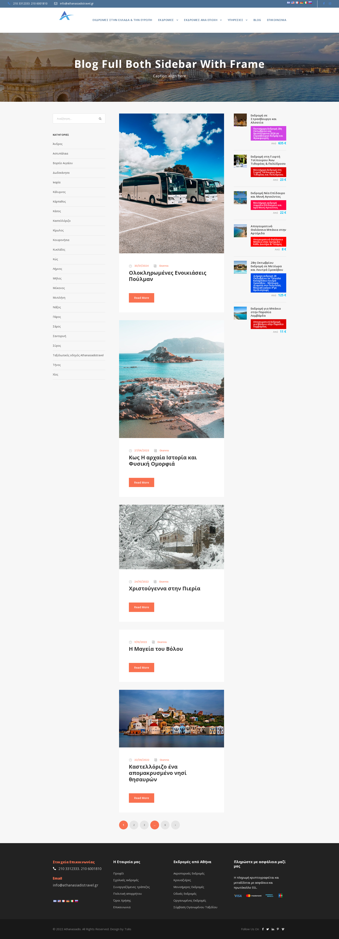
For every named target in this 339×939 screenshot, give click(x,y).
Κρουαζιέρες (182, 880)
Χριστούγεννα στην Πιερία (164, 588)
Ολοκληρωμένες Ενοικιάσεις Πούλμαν (167, 276)
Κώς (55, 259)
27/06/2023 (141, 450)
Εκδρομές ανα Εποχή (200, 20)
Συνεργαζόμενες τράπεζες (131, 887)
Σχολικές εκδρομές (126, 880)
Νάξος (57, 307)
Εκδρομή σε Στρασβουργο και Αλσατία (264, 118)
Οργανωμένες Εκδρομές (189, 900)
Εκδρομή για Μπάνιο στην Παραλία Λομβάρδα (266, 311)
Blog (257, 20)
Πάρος (57, 317)
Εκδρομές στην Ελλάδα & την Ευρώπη (122, 20)
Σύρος (57, 345)
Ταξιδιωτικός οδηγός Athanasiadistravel (78, 355)
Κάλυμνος (59, 192)
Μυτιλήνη (59, 297)
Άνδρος (57, 144)
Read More (141, 298)
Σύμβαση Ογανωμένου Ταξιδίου (195, 907)
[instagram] (330, 3)
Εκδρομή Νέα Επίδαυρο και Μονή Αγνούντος (268, 194)
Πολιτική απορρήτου (127, 893)
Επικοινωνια (276, 20)
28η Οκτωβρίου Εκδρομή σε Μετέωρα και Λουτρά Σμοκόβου (267, 266)
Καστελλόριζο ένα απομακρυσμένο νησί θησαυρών (158, 773)
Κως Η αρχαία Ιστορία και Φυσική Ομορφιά (163, 460)
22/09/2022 (141, 760)
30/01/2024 (141, 266)
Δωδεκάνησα (61, 173)
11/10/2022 (140, 642)
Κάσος (57, 211)
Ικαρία (56, 182)
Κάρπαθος (59, 201)
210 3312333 (21, 3)
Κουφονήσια (61, 240)
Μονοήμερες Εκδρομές (188, 887)
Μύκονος (59, 288)
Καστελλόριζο (62, 221)
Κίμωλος (58, 230)
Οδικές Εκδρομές (185, 893)
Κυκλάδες (59, 249)
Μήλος (57, 278)
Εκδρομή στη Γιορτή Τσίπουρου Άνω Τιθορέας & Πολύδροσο (268, 160)
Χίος (55, 374)
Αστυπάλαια (60, 153)
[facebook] (324, 3)
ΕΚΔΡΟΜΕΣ (166, 20)
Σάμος (57, 326)
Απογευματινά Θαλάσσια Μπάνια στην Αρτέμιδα (268, 229)
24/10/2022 (141, 582)
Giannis (164, 266)
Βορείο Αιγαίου (63, 163)
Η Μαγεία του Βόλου (156, 648)
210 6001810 (39, 3)
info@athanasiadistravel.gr (77, 3)
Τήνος (57, 365)
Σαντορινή (59, 336)
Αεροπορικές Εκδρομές (189, 873)
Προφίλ (118, 873)
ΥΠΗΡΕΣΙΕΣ (235, 20)
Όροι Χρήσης (122, 900)
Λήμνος (57, 269)
